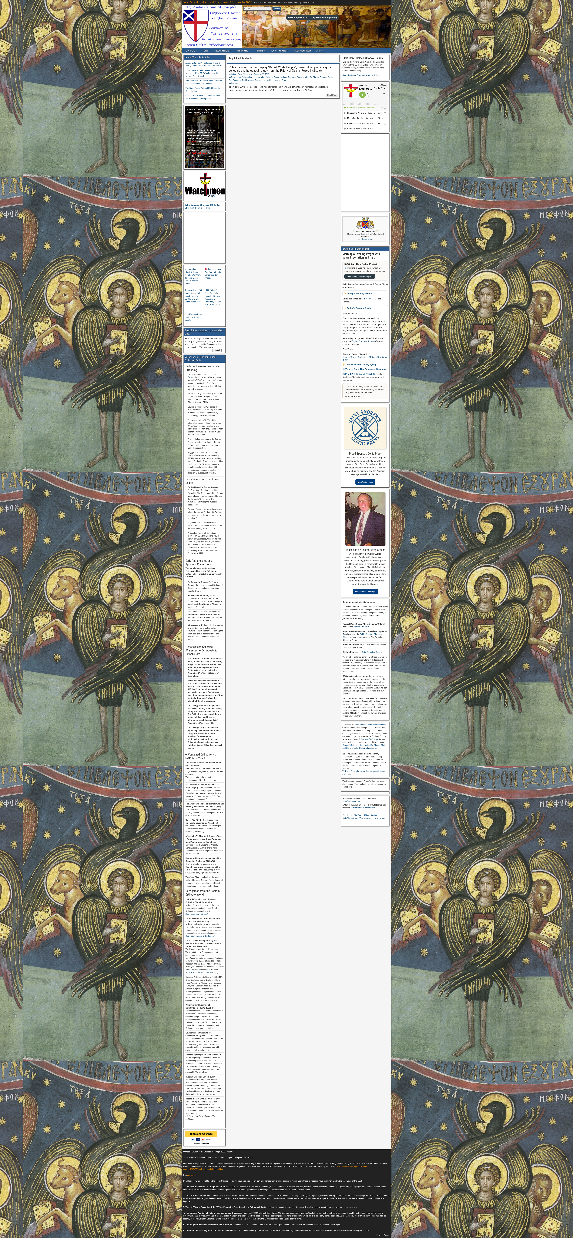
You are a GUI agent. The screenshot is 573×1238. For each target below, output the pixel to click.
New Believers (222, 50)
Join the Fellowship (365, 239)
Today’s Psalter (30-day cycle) (360, 364)
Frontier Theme (382, 1235)
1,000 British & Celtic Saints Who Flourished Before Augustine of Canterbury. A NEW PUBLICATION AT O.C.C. (213, 299)
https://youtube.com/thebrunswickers (370, 725)
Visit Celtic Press (365, 482)
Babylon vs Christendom (241, 77)
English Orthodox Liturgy (363, 341)
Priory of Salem (326, 77)
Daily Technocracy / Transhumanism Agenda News (364, 818)
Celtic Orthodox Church (371, 652)
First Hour (367, 299)
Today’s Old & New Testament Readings (365, 369)
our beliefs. (192, 1175)
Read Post (331, 95)
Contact (319, 50)
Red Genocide (235, 80)
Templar (259, 50)
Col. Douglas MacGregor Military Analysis (360, 815)
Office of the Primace (240, 74)
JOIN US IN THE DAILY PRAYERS (359, 374)
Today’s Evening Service (359, 308)
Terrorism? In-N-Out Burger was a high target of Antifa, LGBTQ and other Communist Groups (193, 296)
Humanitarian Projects (263, 77)
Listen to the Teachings (365, 592)
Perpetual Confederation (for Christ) (303, 77)
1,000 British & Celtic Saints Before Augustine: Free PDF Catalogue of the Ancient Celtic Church (201, 73)
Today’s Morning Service (359, 293)
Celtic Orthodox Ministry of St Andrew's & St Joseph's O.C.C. (218, 2)
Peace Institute (280, 77)
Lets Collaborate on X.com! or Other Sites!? (193, 317)
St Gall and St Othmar (368, 739)
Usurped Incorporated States (275, 80)
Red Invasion (248, 80)
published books (361, 627)
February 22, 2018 (261, 74)
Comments (236, 83)
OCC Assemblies (278, 50)
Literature (190, 50)
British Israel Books (302, 50)
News (205, 50)
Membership (242, 50)
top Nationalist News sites (363, 808)
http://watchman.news (351, 801)
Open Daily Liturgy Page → (359, 276)
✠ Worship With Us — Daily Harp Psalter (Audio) (312, 17)
